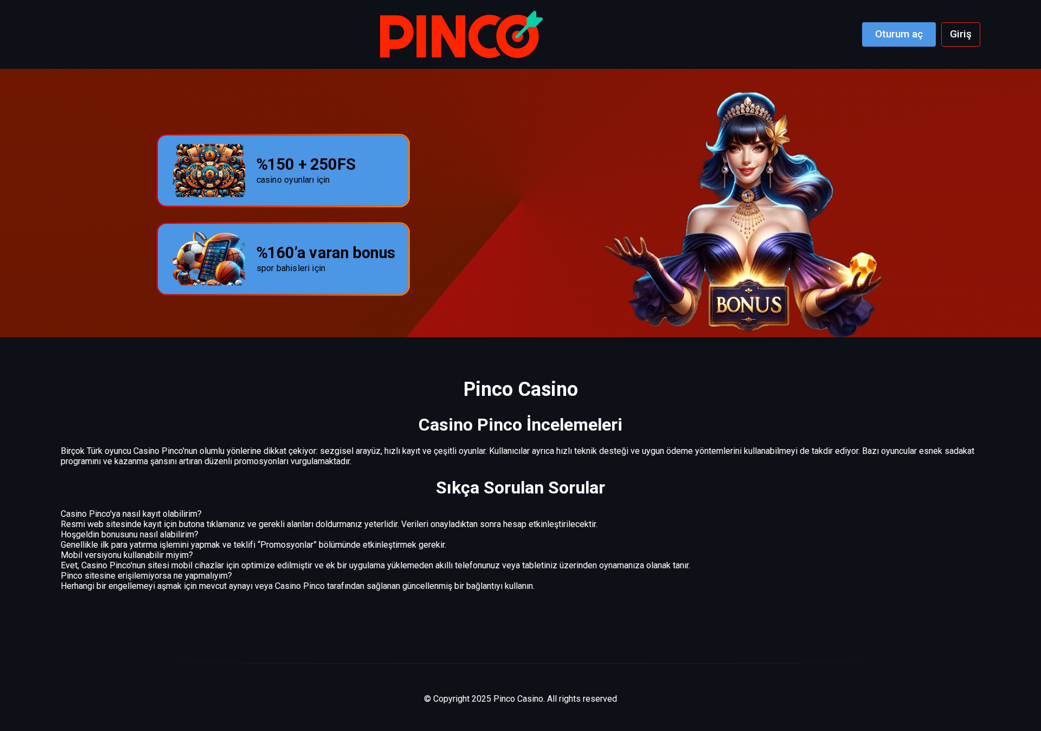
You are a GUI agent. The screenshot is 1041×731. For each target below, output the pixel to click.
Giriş (961, 34)
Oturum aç (899, 34)
